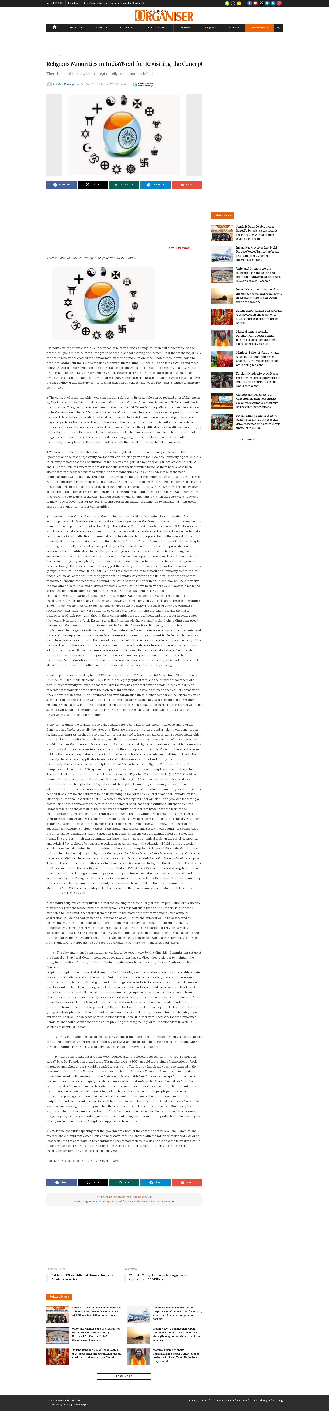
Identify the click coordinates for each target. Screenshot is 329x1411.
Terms (204, 1401)
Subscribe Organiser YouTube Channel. (124, 1197)
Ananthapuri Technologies (75, 1404)
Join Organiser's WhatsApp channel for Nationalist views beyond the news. (124, 1202)
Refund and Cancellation (241, 1401)
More (232, 28)
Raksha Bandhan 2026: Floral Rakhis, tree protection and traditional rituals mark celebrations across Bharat (96, 1354)
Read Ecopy (74, 3)
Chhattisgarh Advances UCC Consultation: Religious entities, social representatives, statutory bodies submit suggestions (257, 401)
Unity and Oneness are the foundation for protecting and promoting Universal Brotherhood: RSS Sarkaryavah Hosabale (96, 1335)
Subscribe (258, 28)
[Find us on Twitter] (261, 3)
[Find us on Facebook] (249, 3)
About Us (126, 3)
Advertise (102, 3)
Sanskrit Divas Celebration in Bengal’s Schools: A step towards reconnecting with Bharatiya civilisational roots (96, 1312)
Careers (114, 3)
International (157, 28)
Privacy (193, 1401)
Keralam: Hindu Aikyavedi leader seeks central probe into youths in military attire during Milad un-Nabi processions (258, 380)
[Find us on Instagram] (279, 3)
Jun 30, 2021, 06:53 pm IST (97, 85)
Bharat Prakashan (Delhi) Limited (65, 1400)
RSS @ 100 (209, 28)
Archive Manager (64, 85)
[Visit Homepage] (164, 15)
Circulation (89, 3)
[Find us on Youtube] (255, 3)
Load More (124, 1376)
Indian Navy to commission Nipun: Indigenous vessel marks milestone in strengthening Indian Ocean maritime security (176, 1335)
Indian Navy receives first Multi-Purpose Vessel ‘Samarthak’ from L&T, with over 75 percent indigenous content (177, 1313)
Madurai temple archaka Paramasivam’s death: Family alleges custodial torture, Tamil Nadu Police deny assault (176, 1356)
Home (49, 55)
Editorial (127, 28)
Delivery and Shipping (270, 1401)
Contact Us (139, 3)
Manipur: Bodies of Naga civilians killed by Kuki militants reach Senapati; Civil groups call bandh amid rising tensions (257, 359)
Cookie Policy (218, 1401)
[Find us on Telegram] (273, 3)
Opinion (185, 28)
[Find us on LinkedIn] (267, 3)
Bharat (74, 28)
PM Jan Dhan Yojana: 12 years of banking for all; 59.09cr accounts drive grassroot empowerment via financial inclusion (258, 422)
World (100, 28)
